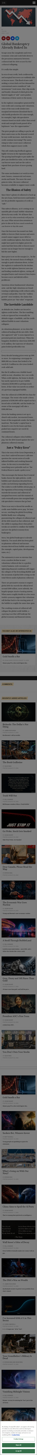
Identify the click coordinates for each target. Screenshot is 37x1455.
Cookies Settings (18, 1439)
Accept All (18, 1451)
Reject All (18, 1445)
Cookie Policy (16, 1435)
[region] (18, 1438)
